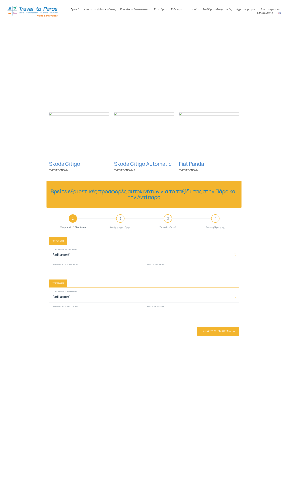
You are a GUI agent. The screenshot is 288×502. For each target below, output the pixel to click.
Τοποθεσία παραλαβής (64, 249)
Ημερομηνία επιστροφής (66, 306)
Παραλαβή (58, 241)
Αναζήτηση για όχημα (217, 331)
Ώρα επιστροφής (155, 306)
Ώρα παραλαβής (155, 264)
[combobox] (144, 256)
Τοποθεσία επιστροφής (64, 291)
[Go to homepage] (33, 11)
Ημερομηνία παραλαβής (66, 264)
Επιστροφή (58, 283)
